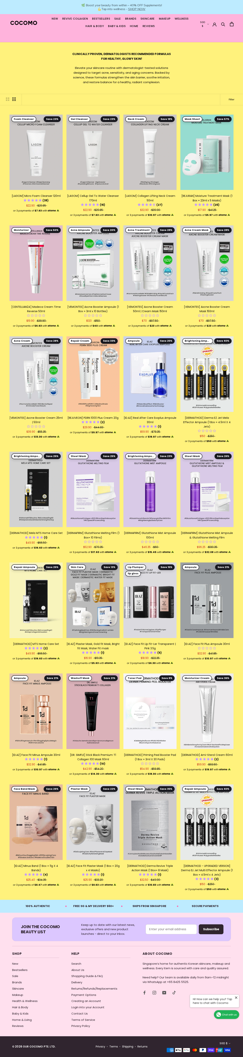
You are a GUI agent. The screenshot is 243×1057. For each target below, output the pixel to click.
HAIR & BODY (94, 26)
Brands (17, 982)
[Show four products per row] (14, 99)
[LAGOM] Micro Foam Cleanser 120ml (36, 196)
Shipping (127, 1046)
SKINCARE (147, 19)
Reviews (18, 1026)
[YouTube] (164, 992)
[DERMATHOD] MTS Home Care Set (36, 644)
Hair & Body (20, 1007)
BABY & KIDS (117, 26)
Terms (113, 1046)
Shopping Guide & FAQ (87, 976)
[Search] (223, 24)
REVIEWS (149, 26)
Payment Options (83, 995)
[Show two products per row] (7, 99)
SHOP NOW (136, 9)
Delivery (76, 982)
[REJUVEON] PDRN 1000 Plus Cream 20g (93, 418)
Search (76, 964)
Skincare (18, 989)
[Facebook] (144, 992)
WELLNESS (182, 19)
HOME (134, 26)
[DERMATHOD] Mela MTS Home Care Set (36, 533)
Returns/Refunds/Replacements (94, 989)
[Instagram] (154, 992)
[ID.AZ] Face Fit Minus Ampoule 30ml (36, 755)
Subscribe (211, 929)
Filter (231, 99)
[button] (36, 200)
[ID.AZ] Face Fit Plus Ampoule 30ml (207, 644)
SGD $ (223, 1043)
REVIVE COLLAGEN (75, 19)
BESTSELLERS (101, 19)
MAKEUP (165, 19)
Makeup (17, 995)
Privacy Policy (80, 1026)
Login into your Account (87, 1007)
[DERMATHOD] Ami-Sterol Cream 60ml (207, 755)
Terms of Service (83, 1020)
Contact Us (79, 1014)
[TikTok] (174, 992)
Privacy (100, 1046)
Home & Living (22, 1020)
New (15, 964)
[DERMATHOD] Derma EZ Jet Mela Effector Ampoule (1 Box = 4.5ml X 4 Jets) (207, 422)
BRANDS (130, 19)
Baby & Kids (20, 1014)
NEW (55, 19)
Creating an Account (86, 1001)
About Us (77, 970)
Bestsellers (20, 970)
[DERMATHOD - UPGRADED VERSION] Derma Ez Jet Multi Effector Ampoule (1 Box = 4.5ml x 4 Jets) (207, 870)
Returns (142, 1046)
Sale (15, 976)
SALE (117, 19)
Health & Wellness (25, 1001)
